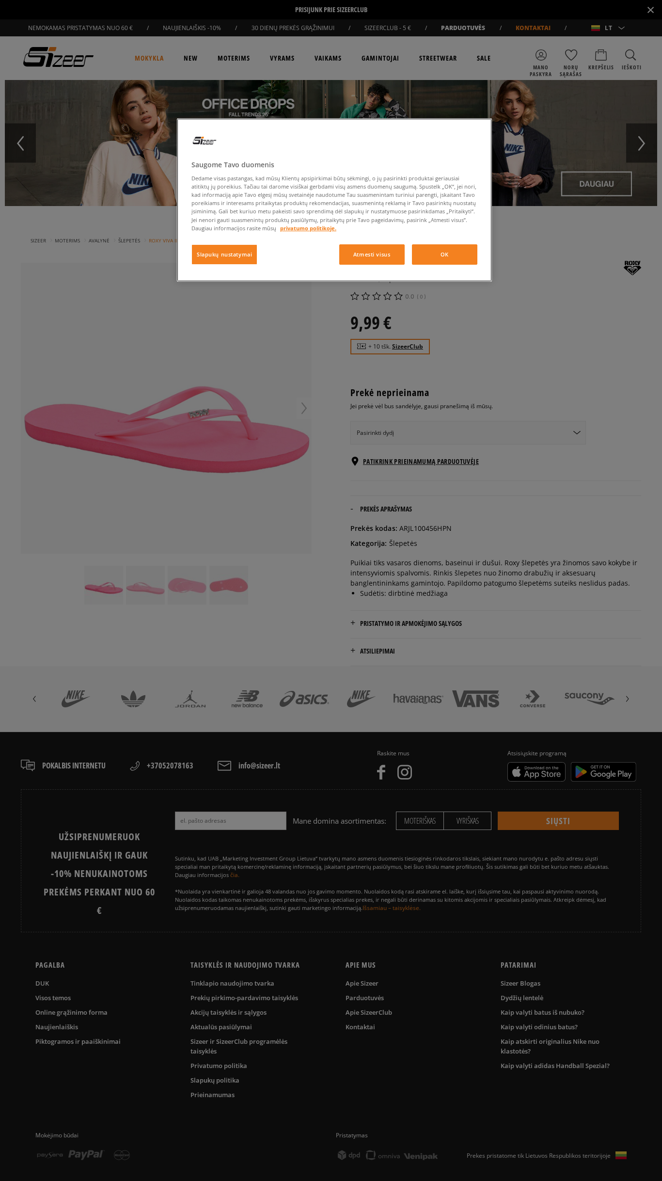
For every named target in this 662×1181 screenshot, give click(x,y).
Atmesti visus (371, 254)
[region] (334, 200)
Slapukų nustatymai (224, 254)
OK (445, 254)
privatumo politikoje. (308, 228)
